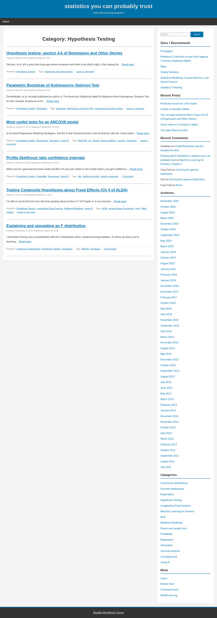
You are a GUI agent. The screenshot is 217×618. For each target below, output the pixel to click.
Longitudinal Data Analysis (50, 208)
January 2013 (168, 410)
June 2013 (166, 388)
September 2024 (169, 235)
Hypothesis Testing (25, 71)
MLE (163, 517)
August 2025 (167, 212)
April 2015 (166, 331)
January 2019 (168, 280)
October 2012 (168, 427)
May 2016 (166, 308)
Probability (42, 176)
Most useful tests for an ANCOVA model (42, 122)
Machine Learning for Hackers (177, 511)
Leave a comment (85, 71)
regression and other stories (58, 71)
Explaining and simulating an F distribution (46, 226)
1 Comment (127, 176)
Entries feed (167, 584)
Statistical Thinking (171, 87)
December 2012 (169, 416)
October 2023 (168, 257)
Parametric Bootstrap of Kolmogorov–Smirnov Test (52, 85)
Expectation (167, 494)
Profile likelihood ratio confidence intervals (45, 157)
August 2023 (167, 263)
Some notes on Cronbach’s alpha (179, 124)
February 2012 (168, 444)
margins (121, 140)
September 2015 (169, 325)
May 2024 (166, 240)
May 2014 (166, 353)
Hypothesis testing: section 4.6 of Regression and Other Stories (64, 53)
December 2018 (169, 286)
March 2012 (167, 438)
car (89, 140)
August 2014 (167, 348)
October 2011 (168, 450)
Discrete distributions (172, 488)
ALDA (104, 208)
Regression (42, 140)
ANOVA (85, 249)
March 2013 (167, 399)
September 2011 (169, 455)
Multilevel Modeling (73, 208)
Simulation (42, 108)
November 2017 (169, 291)
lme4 (137, 208)
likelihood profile (91, 176)
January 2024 (168, 252)
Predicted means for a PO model (178, 103)
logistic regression (109, 176)
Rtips (163, 66)
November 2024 (169, 223)
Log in (163, 578)
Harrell (96, 140)
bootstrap (61, 108)
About (5, 21)
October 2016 (168, 303)
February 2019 (168, 274)
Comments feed (169, 589)
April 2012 (166, 433)
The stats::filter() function (174, 130)
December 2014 (169, 342)
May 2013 (166, 393)
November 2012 (169, 422)
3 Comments (110, 249)
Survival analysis (170, 551)
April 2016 (166, 314)
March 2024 (167, 246)
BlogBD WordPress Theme (108, 612)
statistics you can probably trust (108, 6)
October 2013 (168, 365)
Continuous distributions (28, 249)
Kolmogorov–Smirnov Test (80, 108)
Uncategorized (168, 556)
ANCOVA (82, 140)
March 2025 (167, 218)
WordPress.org (168, 595)
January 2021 (168, 269)
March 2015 (167, 337)
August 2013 (167, 376)
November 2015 (169, 320)
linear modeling (108, 140)
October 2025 (168, 206)
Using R (65, 140)
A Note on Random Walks (174, 109)
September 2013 (169, 370)
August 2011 (167, 461)
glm (80, 176)
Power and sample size (173, 528)
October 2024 (168, 229)
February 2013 (168, 405)
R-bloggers (166, 51)
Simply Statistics (169, 72)
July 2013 (165, 382)
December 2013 (169, 359)
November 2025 (169, 201)
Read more (128, 64)
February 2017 (168, 297)
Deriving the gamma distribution (187, 179)
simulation (132, 140)
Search (197, 34)
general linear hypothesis (121, 208)
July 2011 (165, 467)
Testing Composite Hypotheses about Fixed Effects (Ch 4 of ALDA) (67, 190)
